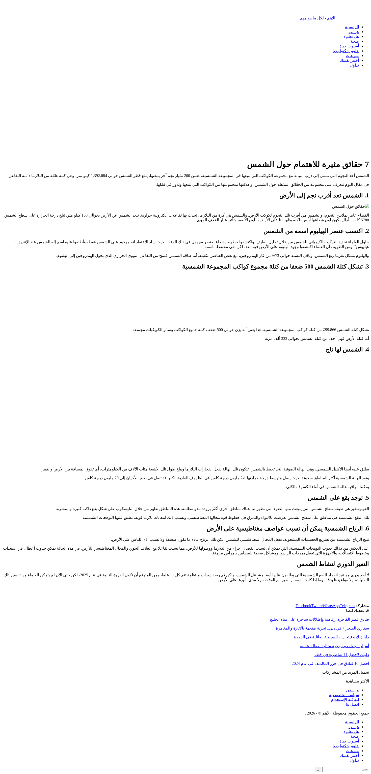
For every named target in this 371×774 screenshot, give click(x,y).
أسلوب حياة (349, 46)
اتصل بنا (352, 704)
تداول (354, 65)
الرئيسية (352, 27)
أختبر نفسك (349, 60)
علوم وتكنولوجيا (346, 51)
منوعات (352, 55)
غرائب (354, 31)
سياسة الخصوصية (344, 695)
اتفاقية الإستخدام (345, 699)
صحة (355, 41)
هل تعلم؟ (351, 36)
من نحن (352, 690)
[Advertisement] (217, 123)
